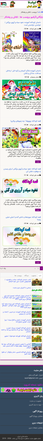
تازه (40, 275)
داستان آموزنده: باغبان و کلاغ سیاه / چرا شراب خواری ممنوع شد (17, 321)
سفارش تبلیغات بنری (36, 428)
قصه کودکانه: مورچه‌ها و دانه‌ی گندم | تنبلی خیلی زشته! (23, 218)
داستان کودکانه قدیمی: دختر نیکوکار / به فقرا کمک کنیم (16, 353)
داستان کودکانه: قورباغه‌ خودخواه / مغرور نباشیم (17, 337)
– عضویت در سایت (36, 401)
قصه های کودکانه (34, 29)
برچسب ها (18, 275)
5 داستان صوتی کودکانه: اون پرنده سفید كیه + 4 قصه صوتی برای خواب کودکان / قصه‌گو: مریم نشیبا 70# (16, 306)
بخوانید (38, 63)
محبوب (34, 275)
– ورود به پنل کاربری (36, 404)
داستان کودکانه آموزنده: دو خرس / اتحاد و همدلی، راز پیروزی (17, 313)
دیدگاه (26, 275)
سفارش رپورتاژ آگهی (36, 416)
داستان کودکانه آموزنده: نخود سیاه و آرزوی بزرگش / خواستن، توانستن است (23, 23)
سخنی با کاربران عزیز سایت (22, 287)
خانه (39, 12)
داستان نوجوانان (34, 77)
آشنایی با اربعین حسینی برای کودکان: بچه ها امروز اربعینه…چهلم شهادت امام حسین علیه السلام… (16, 346)
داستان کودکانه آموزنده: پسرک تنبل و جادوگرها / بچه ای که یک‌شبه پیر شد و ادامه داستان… (16, 330)
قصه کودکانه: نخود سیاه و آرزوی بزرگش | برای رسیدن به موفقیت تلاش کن (22, 170)
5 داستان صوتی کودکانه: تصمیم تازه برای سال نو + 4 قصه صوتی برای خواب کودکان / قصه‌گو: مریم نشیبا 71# (16, 298)
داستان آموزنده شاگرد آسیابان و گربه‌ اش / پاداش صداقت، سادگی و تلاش (23, 72)
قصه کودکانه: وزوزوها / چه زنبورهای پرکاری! (25, 121)
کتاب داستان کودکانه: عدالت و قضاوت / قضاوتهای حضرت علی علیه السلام (18, 280)
